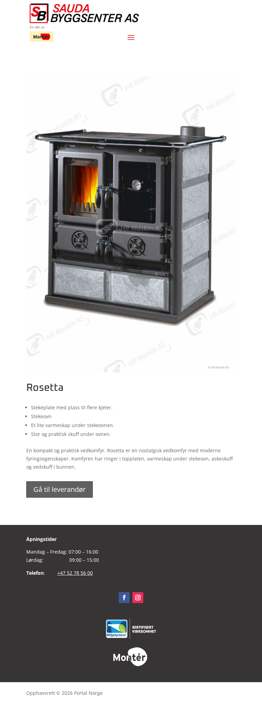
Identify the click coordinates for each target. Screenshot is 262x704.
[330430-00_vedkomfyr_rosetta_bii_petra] (131, 370)
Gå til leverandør (59, 489)
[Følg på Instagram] (137, 597)
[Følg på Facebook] (124, 597)
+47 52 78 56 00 (75, 573)
